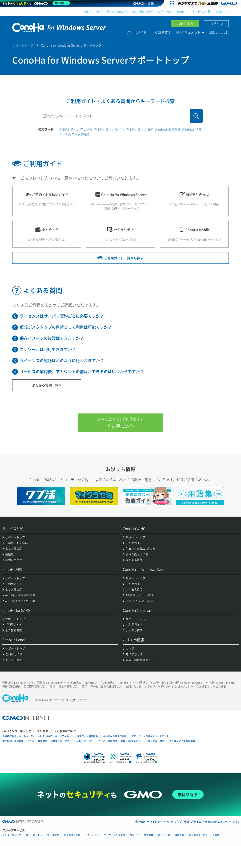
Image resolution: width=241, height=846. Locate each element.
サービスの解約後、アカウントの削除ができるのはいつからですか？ (82, 371)
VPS (99, 11)
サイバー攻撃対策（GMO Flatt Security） (120, 741)
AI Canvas (165, 11)
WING (87, 11)
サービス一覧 (201, 11)
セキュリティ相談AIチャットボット (150, 736)
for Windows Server (121, 11)
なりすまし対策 (156, 741)
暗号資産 (179, 835)
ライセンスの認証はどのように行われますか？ (62, 360)
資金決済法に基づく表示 (73, 686)
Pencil (181, 11)
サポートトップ (23, 45)
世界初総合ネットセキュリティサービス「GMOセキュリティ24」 (37, 736)
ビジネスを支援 (72, 835)
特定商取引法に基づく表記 (39, 686)
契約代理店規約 (11, 686)
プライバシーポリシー (158, 686)
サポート (222, 11)
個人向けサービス (198, 835)
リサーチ (134, 835)
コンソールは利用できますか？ (48, 349)
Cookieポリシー (183, 686)
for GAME (146, 11)
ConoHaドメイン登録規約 (31, 683)
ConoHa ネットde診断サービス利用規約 (142, 683)
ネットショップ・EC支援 (46, 835)
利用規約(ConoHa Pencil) (220, 683)
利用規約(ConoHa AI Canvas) (185, 683)
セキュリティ (92, 835)
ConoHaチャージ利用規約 (65, 683)
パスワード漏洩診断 (87, 736)
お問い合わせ (219, 32)
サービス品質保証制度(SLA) (106, 686)
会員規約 (7, 683)
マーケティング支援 (114, 835)
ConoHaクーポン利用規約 (99, 683)
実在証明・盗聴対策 (13, 741)
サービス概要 (218, 686)
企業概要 (202, 686)
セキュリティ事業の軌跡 (182, 740)
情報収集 (148, 835)
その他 (215, 835)
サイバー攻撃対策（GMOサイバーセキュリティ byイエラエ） (60, 741)
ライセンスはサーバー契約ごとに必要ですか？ (62, 316)
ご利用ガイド (137, 32)
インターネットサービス (15, 835)
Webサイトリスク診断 (115, 736)
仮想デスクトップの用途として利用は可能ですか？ (66, 327)
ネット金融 (164, 835)
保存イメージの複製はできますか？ (52, 338)
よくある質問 (161, 32)
